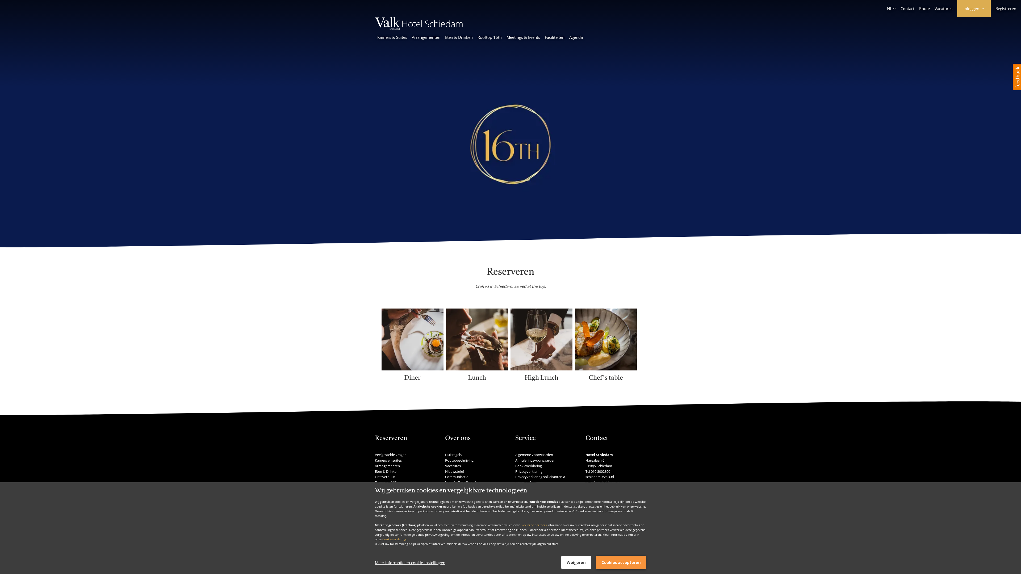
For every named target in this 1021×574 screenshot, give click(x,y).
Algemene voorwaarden (534, 454)
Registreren (1005, 8)
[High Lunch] (541, 369)
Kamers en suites (388, 460)
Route (924, 8)
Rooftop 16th (490, 37)
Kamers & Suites (392, 37)
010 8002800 (600, 471)
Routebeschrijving (459, 460)
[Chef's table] (606, 369)
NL (889, 8)
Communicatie (456, 476)
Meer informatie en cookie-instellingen (410, 562)
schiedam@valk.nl (599, 476)
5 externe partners (534, 525)
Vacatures (943, 8)
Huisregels (453, 454)
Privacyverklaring (528, 471)
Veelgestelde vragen (391, 454)
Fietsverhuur (385, 476)
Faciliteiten (554, 37)
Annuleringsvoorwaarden (535, 460)
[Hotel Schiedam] (419, 28)
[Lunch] (477, 369)
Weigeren (576, 562)
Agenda (576, 37)
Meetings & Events (523, 37)
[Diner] (412, 369)
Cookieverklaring (394, 539)
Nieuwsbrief (454, 471)
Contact (907, 8)
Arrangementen (426, 37)
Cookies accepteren (621, 562)
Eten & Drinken (459, 37)
